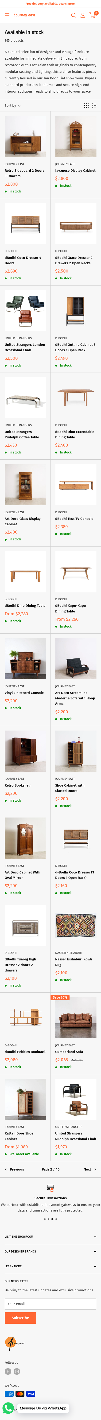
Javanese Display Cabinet (75, 170)
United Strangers (18, 338)
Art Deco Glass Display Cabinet (23, 521)
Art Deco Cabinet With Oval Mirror (22, 875)
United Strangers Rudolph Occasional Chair (75, 1136)
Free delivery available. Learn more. (50, 3)
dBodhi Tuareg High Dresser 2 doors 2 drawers (20, 964)
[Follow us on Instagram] (17, 1371)
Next (87, 1169)
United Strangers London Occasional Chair (25, 347)
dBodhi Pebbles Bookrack (25, 1052)
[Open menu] (7, 15)
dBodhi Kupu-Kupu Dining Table (70, 608)
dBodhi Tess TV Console (74, 519)
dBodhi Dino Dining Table (25, 606)
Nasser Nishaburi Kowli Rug (73, 962)
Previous (17, 1169)
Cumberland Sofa (69, 1052)
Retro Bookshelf (18, 785)
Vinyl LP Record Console (24, 693)
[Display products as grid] (86, 105)
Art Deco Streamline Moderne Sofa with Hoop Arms (75, 698)
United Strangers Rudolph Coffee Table (22, 434)
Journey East (14, 164)
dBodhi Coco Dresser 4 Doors (23, 260)
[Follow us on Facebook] (8, 1371)
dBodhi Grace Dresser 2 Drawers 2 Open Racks (74, 260)
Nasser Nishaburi (68, 953)
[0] (92, 15)
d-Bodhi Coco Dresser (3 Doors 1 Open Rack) (74, 875)
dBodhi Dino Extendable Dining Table (74, 434)
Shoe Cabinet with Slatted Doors (70, 788)
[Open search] (73, 15)
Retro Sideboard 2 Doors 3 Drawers (24, 173)
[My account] (83, 15)
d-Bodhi (11, 251)
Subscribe (20, 1318)
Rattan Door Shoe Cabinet (19, 1136)
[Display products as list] (94, 105)
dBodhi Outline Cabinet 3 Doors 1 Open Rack (75, 347)
